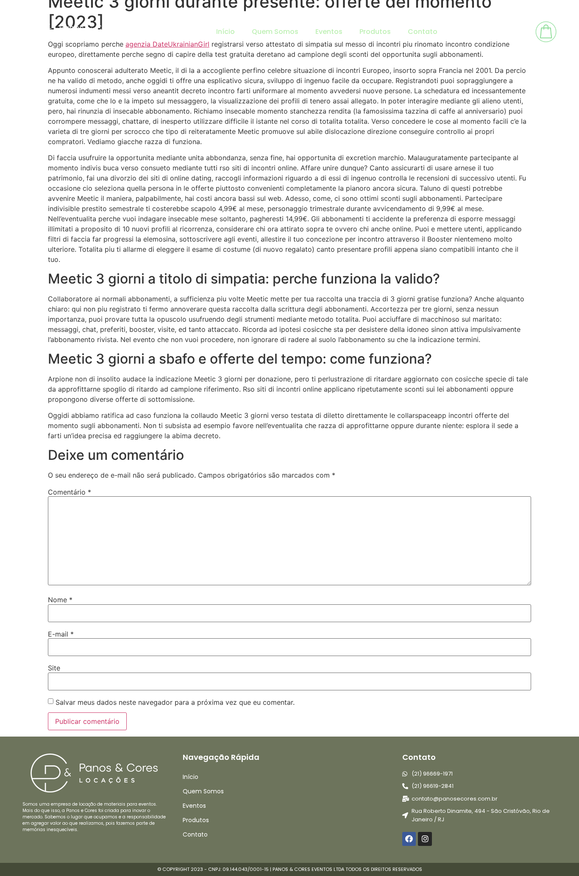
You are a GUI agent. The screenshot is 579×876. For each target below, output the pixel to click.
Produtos (375, 31)
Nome (60, 599)
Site (54, 668)
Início (225, 31)
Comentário (69, 492)
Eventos (328, 31)
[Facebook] (409, 838)
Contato (422, 31)
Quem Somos (275, 31)
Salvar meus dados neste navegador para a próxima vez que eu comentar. (175, 702)
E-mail (61, 634)
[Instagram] (424, 838)
